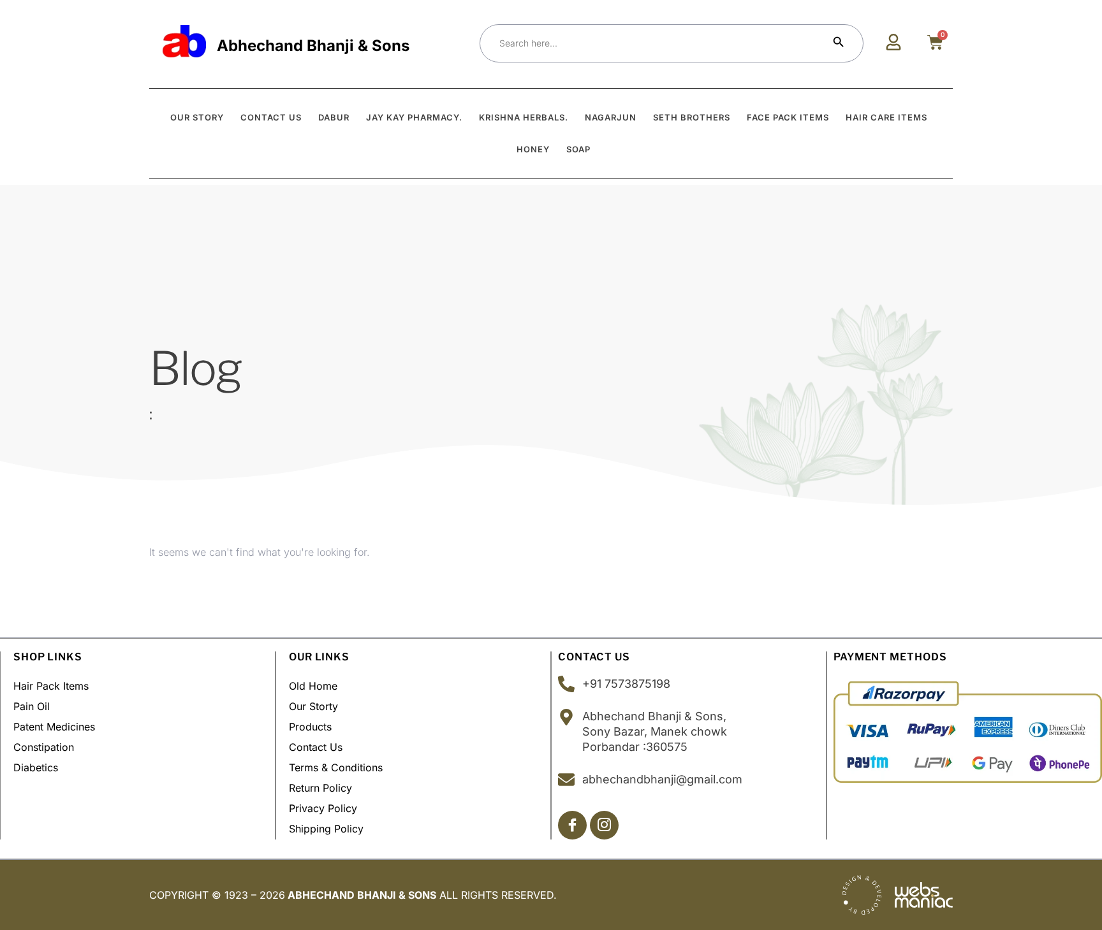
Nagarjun (610, 117)
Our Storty (313, 706)
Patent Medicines (54, 726)
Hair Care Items (886, 117)
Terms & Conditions (336, 767)
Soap (578, 149)
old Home (313, 685)
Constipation (43, 747)
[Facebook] (572, 825)
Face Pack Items (788, 117)
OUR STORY (197, 117)
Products (310, 726)
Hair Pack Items (51, 685)
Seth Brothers (691, 117)
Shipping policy (326, 828)
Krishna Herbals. (523, 117)
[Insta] (604, 825)
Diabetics (35, 767)
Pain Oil (31, 706)
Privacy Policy (323, 808)
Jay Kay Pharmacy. (414, 117)
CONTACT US (271, 117)
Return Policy (320, 787)
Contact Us (315, 747)
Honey (533, 149)
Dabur (333, 117)
